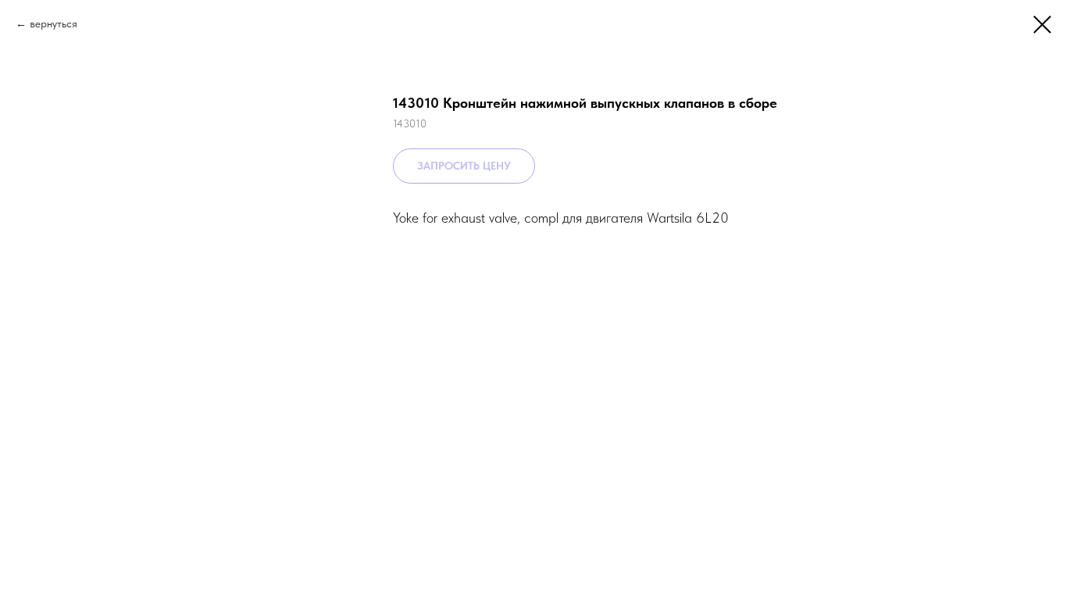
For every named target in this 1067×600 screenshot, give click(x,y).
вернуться (53, 23)
